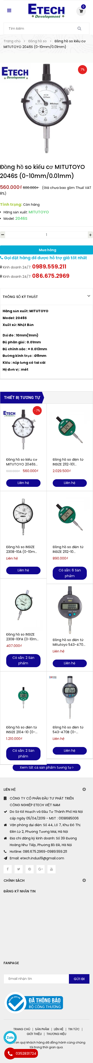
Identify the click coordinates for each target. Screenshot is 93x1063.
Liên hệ (58, 1029)
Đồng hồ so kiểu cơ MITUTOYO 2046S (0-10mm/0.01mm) (22, 462)
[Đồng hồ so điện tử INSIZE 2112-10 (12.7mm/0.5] (70, 517)
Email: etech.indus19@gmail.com (37, 858)
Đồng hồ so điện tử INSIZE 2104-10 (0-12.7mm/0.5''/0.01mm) (22, 729)
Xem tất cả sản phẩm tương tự (46, 767)
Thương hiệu (56, 1034)
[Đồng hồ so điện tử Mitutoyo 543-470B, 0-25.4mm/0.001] (70, 610)
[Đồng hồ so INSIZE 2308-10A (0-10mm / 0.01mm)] (23, 517)
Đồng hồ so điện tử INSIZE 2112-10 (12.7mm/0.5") (68, 549)
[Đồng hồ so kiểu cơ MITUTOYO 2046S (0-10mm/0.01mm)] (23, 430)
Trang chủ (21, 1029)
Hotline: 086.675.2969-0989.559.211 (38, 851)
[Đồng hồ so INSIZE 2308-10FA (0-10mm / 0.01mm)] (23, 605)
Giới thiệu (34, 1034)
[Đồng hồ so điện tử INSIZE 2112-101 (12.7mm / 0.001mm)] (70, 430)
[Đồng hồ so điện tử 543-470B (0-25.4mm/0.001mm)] (70, 697)
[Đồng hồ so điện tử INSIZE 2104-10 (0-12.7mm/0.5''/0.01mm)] (23, 697)
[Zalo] (10, 1037)
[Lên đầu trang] (71, 1039)
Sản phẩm (42, 1029)
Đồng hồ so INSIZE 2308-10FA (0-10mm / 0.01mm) (23, 637)
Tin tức (74, 1029)
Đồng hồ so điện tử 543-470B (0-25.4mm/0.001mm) (69, 729)
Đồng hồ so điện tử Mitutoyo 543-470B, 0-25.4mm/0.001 (69, 642)
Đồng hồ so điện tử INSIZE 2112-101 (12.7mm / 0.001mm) (68, 462)
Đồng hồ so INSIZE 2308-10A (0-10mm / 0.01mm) (22, 549)
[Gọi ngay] (10, 1053)
